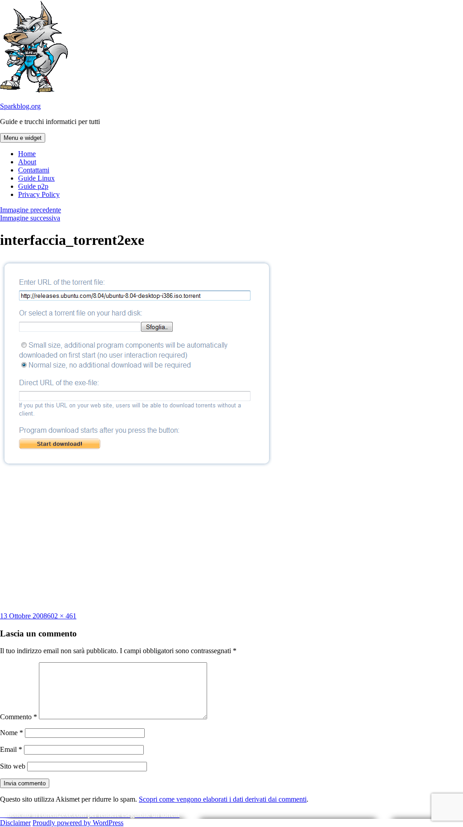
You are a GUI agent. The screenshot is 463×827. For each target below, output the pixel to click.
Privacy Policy (39, 194)
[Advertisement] (231, 539)
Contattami (33, 170)
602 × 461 (61, 616)
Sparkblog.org (20, 106)
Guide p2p (33, 186)
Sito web (12, 766)
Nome (11, 732)
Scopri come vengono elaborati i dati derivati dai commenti (223, 799)
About (27, 162)
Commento (18, 717)
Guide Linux (36, 178)
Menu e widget (23, 137)
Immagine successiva (30, 218)
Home (27, 154)
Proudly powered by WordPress (78, 823)
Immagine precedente (30, 210)
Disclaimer (15, 823)
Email (11, 749)
